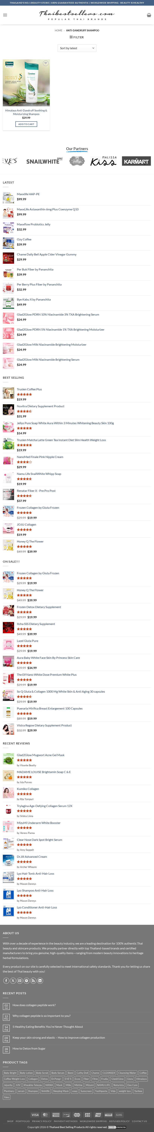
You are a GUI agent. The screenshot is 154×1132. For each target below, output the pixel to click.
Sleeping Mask (61, 1091)
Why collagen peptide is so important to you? (41, 1015)
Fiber (86, 1078)
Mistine (78, 1085)
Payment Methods (65, 1121)
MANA (49, 1085)
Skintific (45, 1091)
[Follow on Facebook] (6, 981)
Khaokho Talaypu (33, 1085)
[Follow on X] (13, 981)
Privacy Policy (42, 1121)
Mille (68, 1085)
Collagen (33, 1078)
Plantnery (9, 1091)
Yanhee (138, 1091)
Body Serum (57, 1072)
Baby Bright (10, 1072)
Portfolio (23, 1121)
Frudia (104, 1078)
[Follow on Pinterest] (26, 981)
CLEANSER (109, 1072)
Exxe (77, 1078)
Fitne (95, 1078)
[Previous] (9, 163)
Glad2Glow (117, 1078)
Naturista (118, 1085)
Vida (113, 1091)
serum (21, 1091)
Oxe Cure (132, 1085)
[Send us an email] (20, 981)
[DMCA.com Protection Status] (117, 1127)
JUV (18, 1085)
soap (74, 1091)
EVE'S (68, 1078)
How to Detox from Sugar (29, 1048)
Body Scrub (42, 1072)
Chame (95, 1072)
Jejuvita (8, 1085)
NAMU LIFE (103, 1085)
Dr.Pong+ (56, 1078)
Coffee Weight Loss (14, 1078)
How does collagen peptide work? (34, 1005)
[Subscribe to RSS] (33, 981)
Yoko (6, 1097)
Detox (44, 1078)
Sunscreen (86, 1091)
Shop (10, 1121)
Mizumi (90, 1085)
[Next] (144, 163)
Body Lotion (26, 1072)
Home (58, 30)
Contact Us (139, 1121)
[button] (5, 15)
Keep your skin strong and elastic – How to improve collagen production (59, 1037)
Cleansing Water (127, 1072)
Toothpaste (101, 1091)
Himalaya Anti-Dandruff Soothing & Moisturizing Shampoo (26, 112)
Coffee (143, 1072)
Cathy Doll (82, 1072)
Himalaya (141, 1078)
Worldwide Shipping (93, 1121)
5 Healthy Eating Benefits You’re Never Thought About (48, 1026)
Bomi (70, 1072)
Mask (59, 1085)
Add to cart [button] (26, 124)
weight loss (125, 1091)
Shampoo (33, 1091)
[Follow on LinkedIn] (40, 981)
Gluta (130, 1078)
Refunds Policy (119, 1121)
